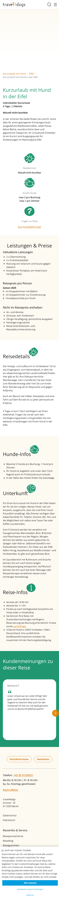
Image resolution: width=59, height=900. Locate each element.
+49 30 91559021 (23, 775)
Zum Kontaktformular (29, 226)
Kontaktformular (19, 759)
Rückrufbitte (10, 790)
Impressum (9, 820)
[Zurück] (3, 713)
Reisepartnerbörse (13, 836)
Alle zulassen (30, 882)
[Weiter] (55, 713)
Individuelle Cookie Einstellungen (30, 889)
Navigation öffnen (54, 4)
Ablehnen (30, 895)
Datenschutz (10, 815)
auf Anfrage (19, 626)
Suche (49, 4)
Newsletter (43, 759)
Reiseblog (8, 840)
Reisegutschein (11, 845)
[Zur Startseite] (14, 4)
